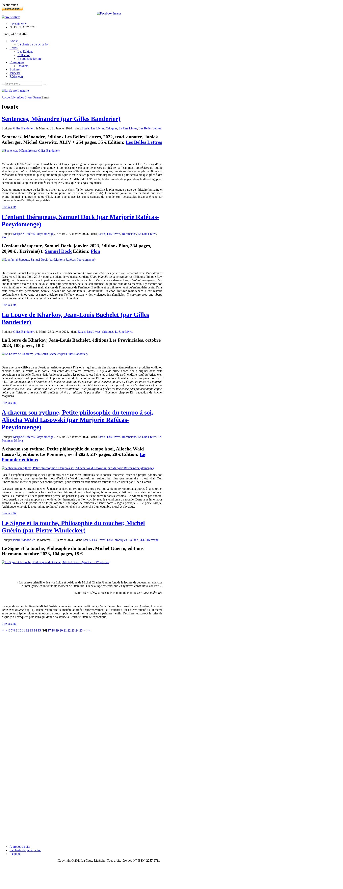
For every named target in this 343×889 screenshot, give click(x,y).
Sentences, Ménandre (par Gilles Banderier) (61, 118)
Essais (85, 128)
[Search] (3, 84)
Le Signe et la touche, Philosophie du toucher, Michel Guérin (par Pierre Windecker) (73, 526)
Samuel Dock (58, 251)
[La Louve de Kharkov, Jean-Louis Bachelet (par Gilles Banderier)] (45, 354)
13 (31, 630)
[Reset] (44, 84)
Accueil (6, 97)
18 (53, 630)
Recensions (129, 233)
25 (81, 630)
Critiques (111, 128)
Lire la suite (9, 207)
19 (57, 630)
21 (65, 630)
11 (23, 630)
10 (19, 630)
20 (61, 630)
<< (3, 630)
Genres (37, 97)
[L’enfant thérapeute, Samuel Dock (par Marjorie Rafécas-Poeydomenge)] (48, 259)
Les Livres (26, 97)
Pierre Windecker (24, 540)
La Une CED (136, 540)
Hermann (153, 540)
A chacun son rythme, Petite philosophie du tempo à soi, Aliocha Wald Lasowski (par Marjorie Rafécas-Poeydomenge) (77, 420)
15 (39, 630)
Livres (15, 97)
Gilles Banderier (23, 128)
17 (49, 630)
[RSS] (11, 17)
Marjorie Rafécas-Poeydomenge (33, 233)
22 (69, 630)
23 (73, 630)
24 (77, 630)
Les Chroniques (117, 540)
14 (35, 630)
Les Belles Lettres (150, 128)
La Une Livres (128, 128)
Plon (4, 237)
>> (89, 630)
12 (27, 630)
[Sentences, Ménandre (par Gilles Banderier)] (31, 150)
